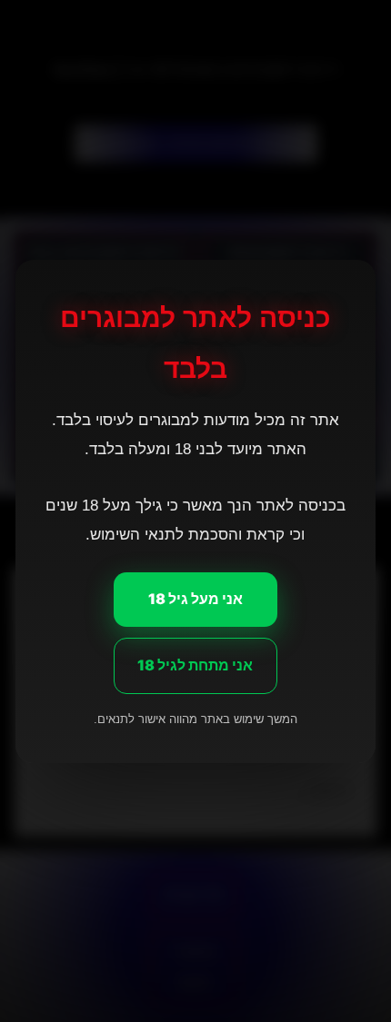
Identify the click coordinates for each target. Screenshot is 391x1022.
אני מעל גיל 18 (195, 599)
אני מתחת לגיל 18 (196, 664)
